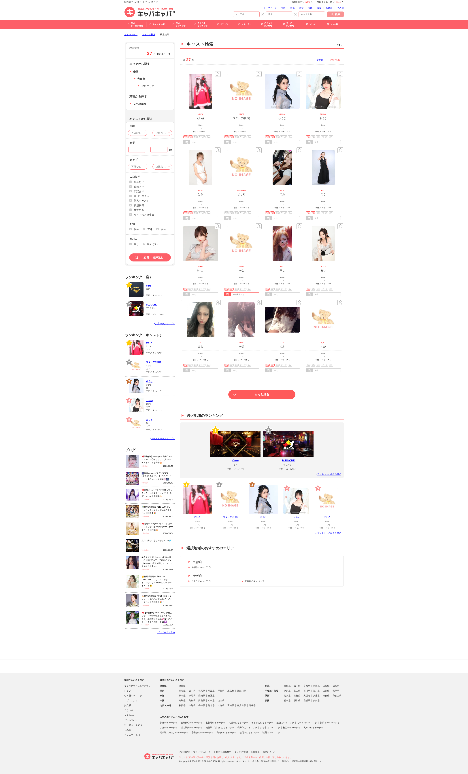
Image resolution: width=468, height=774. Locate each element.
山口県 (221, 700)
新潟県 (287, 690)
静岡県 (192, 695)
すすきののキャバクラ (262, 722)
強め (136, 229)
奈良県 (326, 695)
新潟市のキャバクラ (330, 722)
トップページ (270, 8)
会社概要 (255, 752)
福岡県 (182, 705)
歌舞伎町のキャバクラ (192, 722)
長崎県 (201, 705)
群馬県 (201, 690)
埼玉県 (211, 690)
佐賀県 (192, 705)
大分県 (221, 705)
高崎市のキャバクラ (226, 732)
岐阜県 (182, 695)
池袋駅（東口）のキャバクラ (174, 732)
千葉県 (221, 690)
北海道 (182, 685)
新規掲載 (139, 205)
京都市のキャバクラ (201, 567)
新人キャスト (141, 200)
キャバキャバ (130, 34)
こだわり (135, 176)
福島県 (336, 685)
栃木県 (192, 690)
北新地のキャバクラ (254, 581)
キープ (218, 74)
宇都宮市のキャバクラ (203, 732)
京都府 (197, 562)
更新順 (320, 59)
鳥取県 (182, 700)
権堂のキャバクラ (292, 727)
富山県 (297, 690)
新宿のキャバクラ (169, 722)
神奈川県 (241, 690)
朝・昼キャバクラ (133, 695)
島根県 (192, 700)
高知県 (316, 700)
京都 (292, 8)
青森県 (287, 685)
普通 (149, 229)
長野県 (336, 690)
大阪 (283, 8)
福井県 (316, 690)
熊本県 (211, 705)
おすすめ (335, 59)
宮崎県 (230, 705)
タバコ (133, 238)
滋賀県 (287, 695)
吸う (136, 244)
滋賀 (301, 8)
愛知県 (201, 695)
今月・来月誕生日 (144, 214)
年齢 (132, 126)
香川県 (297, 700)
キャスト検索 (148, 34)
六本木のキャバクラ (313, 727)
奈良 (319, 8)
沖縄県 (252, 705)
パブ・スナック (132, 700)
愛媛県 (306, 700)
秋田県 (316, 685)
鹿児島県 (241, 705)
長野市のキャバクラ (247, 727)
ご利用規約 (184, 752)
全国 (135, 71)
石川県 (306, 690)
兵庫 (310, 8)
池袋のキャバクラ (285, 722)
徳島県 (287, 700)
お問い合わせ (269, 752)
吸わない (152, 244)
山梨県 (326, 690)
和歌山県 (337, 695)
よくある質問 (241, 752)
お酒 (132, 224)
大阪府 (197, 576)
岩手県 (297, 685)
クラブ (127, 690)
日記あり (139, 191)
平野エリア (147, 86)
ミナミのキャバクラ (201, 581)
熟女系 (127, 705)
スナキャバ (129, 715)
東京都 (230, 690)
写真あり (139, 181)
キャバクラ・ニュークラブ (137, 685)
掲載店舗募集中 (223, 752)
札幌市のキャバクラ (238, 722)
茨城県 (182, 690)
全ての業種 (139, 103)
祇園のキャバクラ (271, 732)
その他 (340, 8)
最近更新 (139, 209)
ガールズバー (130, 720)
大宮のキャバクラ (169, 727)
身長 (132, 142)
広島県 (211, 700)
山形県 (326, 685)
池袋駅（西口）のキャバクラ (220, 727)
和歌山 (329, 8)
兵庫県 (316, 695)
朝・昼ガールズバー (134, 725)
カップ (133, 159)
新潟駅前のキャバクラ (192, 727)
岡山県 (201, 700)
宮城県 (306, 685)
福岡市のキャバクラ (249, 732)
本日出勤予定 (141, 196)
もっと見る (262, 394)
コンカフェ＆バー (133, 735)
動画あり (139, 186)
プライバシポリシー (203, 752)
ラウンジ (128, 710)
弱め (163, 229)
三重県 (211, 695)
